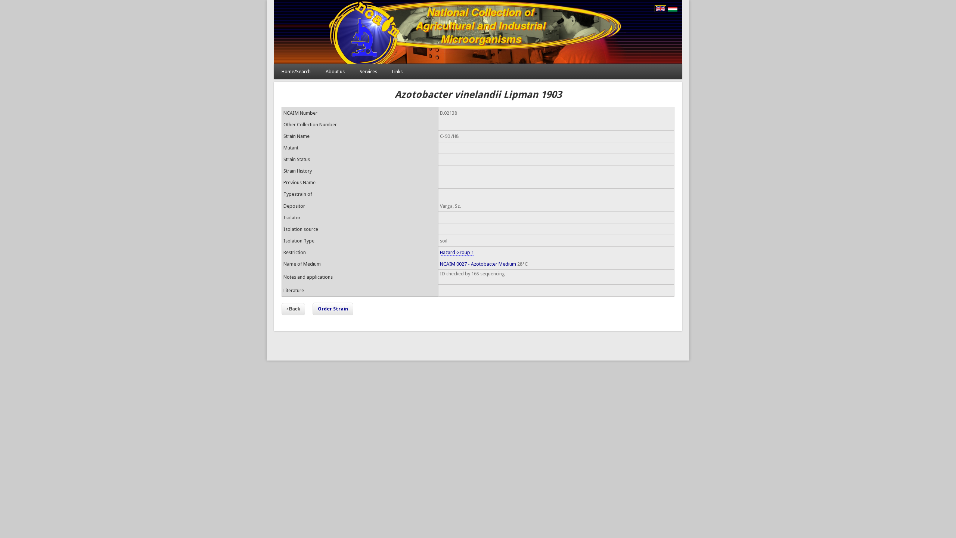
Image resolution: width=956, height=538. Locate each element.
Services (368, 71)
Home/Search (296, 71)
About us (335, 71)
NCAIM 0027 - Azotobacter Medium (478, 264)
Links (397, 71)
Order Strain (333, 309)
